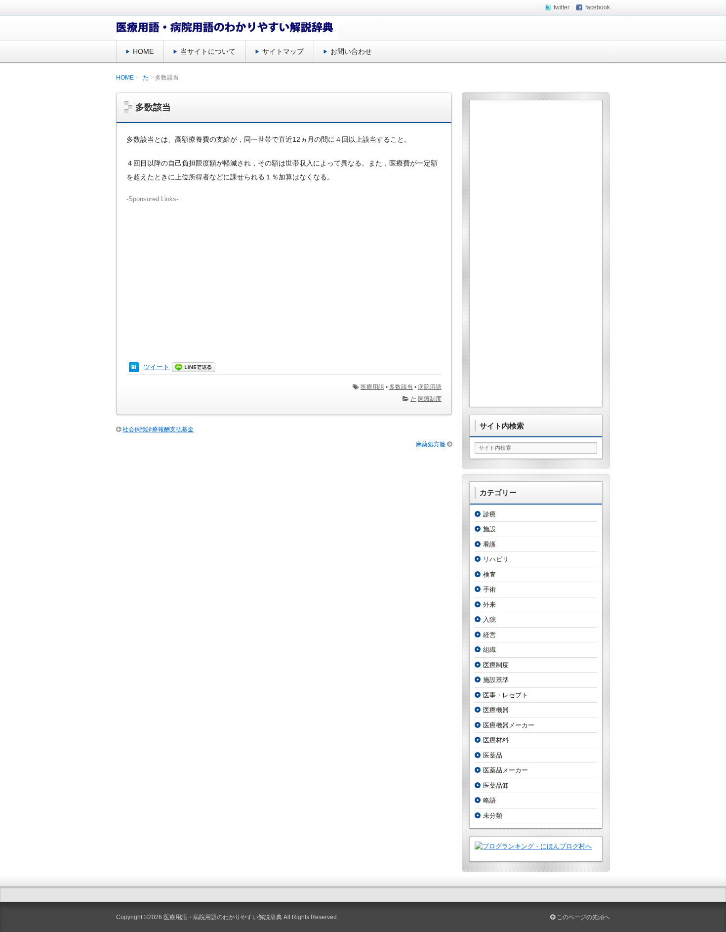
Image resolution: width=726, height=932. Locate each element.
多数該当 (401, 386)
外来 (489, 604)
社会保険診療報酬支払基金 (158, 429)
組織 (489, 649)
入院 (489, 619)
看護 (489, 544)
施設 (489, 529)
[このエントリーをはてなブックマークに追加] (134, 367)
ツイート (156, 367)
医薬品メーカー (505, 770)
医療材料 (496, 740)
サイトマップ (283, 51)
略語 (489, 800)
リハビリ (496, 559)
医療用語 (372, 386)
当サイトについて (208, 51)
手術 (489, 589)
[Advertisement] (284, 273)
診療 (489, 514)
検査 (489, 574)
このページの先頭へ (582, 917)
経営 (489, 634)
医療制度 (430, 398)
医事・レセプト (505, 695)
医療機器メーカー (508, 725)
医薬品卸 (496, 785)
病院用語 (430, 386)
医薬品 (492, 755)
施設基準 (496, 679)
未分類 (492, 815)
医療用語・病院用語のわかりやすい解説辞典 (222, 917)
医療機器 (496, 710)
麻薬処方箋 (430, 444)
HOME (143, 51)
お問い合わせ (351, 51)
